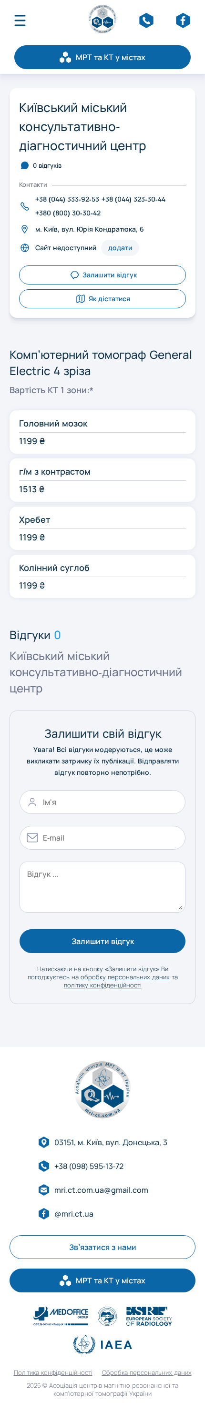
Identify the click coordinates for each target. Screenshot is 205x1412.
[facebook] (183, 20)
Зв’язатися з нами (102, 1247)
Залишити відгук (103, 941)
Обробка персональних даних (147, 1373)
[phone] (146, 20)
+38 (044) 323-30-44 (133, 198)
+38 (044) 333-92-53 (67, 198)
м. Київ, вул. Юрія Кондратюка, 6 (89, 229)
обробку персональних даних (125, 977)
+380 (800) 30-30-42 (68, 212)
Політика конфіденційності (53, 1373)
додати (120, 247)
